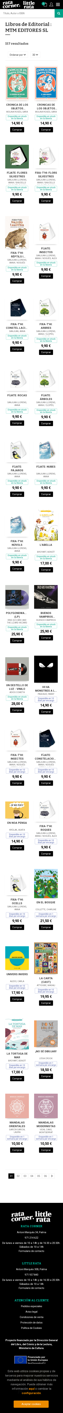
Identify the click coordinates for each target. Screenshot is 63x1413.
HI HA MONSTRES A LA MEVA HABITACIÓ (46, 688)
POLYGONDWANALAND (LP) (17, 615)
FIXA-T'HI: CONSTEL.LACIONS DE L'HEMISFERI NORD (17, 326)
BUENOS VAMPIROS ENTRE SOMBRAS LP (46, 615)
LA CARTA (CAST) (46, 980)
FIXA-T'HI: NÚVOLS (17, 543)
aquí (31, 1388)
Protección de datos (31, 1322)
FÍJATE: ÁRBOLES (46, 397)
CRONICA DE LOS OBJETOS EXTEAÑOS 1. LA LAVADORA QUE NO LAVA (17, 106)
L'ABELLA (46, 544)
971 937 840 (31, 1274)
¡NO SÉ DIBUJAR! (46, 1051)
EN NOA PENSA (17, 822)
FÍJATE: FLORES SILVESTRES (17, 174)
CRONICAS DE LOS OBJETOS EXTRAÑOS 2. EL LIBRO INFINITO (46, 106)
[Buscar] (59, 13)
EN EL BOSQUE (46, 902)
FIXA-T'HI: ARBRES (46, 326)
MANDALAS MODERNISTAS (46, 1124)
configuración (31, 1393)
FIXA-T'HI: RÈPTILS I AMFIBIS (17, 254)
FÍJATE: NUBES (45, 466)
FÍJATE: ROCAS (17, 395)
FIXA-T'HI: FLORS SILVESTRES (46, 174)
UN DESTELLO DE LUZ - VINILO (17, 687)
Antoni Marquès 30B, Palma (31, 1269)
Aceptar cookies (31, 1404)
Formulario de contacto (31, 1251)
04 (31, 1176)
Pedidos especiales (31, 1306)
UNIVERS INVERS (17, 974)
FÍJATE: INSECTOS (46, 250)
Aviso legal (31, 1311)
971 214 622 (31, 1237)
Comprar (17, 129)
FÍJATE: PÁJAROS (17, 468)
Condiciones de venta (31, 1317)
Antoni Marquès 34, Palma (31, 1232)
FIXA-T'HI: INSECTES (17, 756)
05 (38, 1176)
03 (25, 1176)
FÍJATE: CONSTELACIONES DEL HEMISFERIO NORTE (46, 756)
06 (45, 1176)
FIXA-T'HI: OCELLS (17, 901)
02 (18, 1176)
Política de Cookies (31, 1328)
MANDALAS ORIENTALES (17, 1124)
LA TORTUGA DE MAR (17, 1055)
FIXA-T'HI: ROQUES (46, 828)
